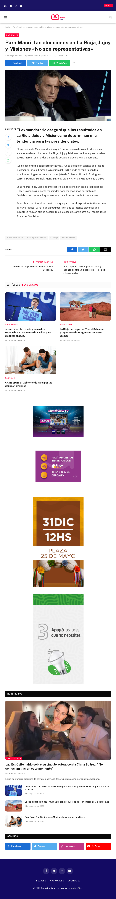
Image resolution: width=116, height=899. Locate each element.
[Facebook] (5, 6)
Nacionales (12, 35)
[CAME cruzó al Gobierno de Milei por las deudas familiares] (30, 360)
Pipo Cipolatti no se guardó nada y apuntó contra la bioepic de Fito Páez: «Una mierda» (84, 270)
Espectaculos (13, 758)
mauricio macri (69, 238)
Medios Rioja (76, 888)
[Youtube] (21, 6)
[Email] (8, 153)
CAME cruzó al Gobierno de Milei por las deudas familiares (28, 384)
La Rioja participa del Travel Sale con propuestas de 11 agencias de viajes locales (81, 332)
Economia (10, 378)
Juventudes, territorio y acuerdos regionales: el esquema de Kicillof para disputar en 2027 (28, 332)
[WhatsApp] (8, 160)
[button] (5, 17)
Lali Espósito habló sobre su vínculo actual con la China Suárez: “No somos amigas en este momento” (54, 766)
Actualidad (66, 325)
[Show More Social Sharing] (74, 63)
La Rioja (54, 238)
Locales (41, 881)
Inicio (7, 27)
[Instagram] (16, 6)
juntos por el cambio (37, 238)
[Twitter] (8, 145)
